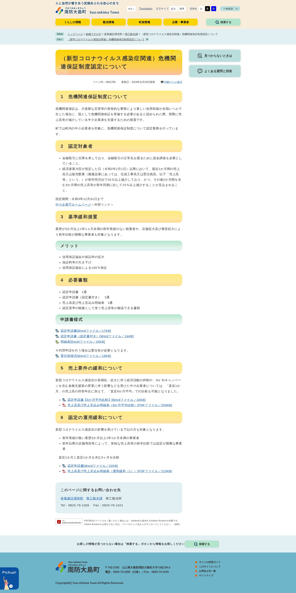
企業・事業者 (180, 22)
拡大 (173, 8)
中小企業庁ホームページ (73, 204)
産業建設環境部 (72, 498)
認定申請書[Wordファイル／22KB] (92, 466)
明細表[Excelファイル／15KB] (83, 341)
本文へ (131, 9)
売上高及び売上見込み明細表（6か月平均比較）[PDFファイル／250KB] (119, 405)
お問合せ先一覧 (207, 571)
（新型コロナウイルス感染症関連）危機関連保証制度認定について (106, 39)
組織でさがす (93, 34)
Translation (145, 8)
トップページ (75, 34)
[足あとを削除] (147, 39)
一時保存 (228, 8)
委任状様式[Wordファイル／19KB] (86, 356)
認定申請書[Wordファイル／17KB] (86, 330)
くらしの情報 (72, 22)
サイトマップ (206, 575)
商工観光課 (131, 34)
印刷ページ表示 (173, 82)
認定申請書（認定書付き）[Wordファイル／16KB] (97, 336)
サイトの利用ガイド (210, 562)
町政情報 (144, 22)
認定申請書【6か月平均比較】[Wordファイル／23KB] (106, 400)
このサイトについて (210, 566)
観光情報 (108, 22)
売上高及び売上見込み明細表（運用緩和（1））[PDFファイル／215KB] (119, 471)
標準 (182, 8)
